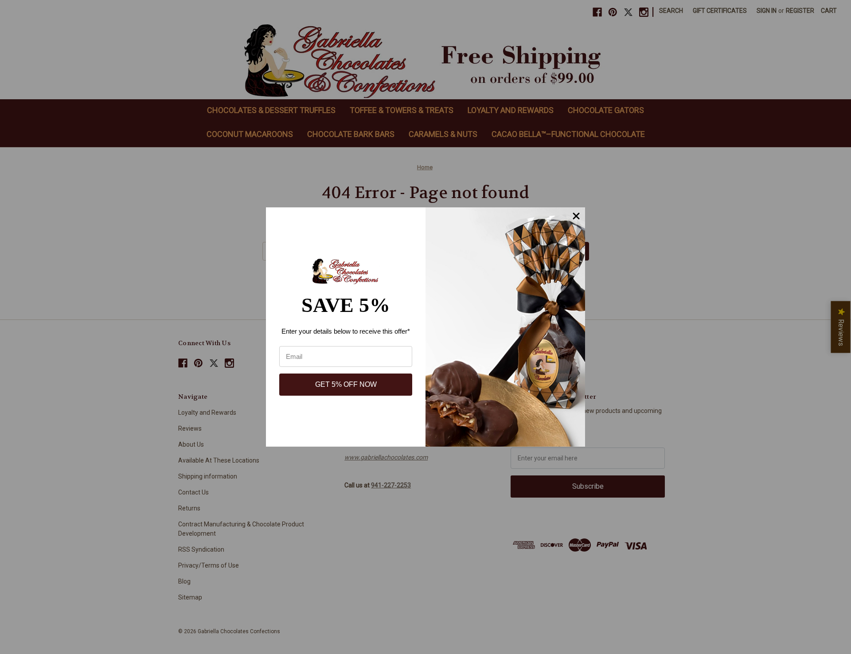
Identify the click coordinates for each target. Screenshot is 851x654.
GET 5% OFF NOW (346, 384)
